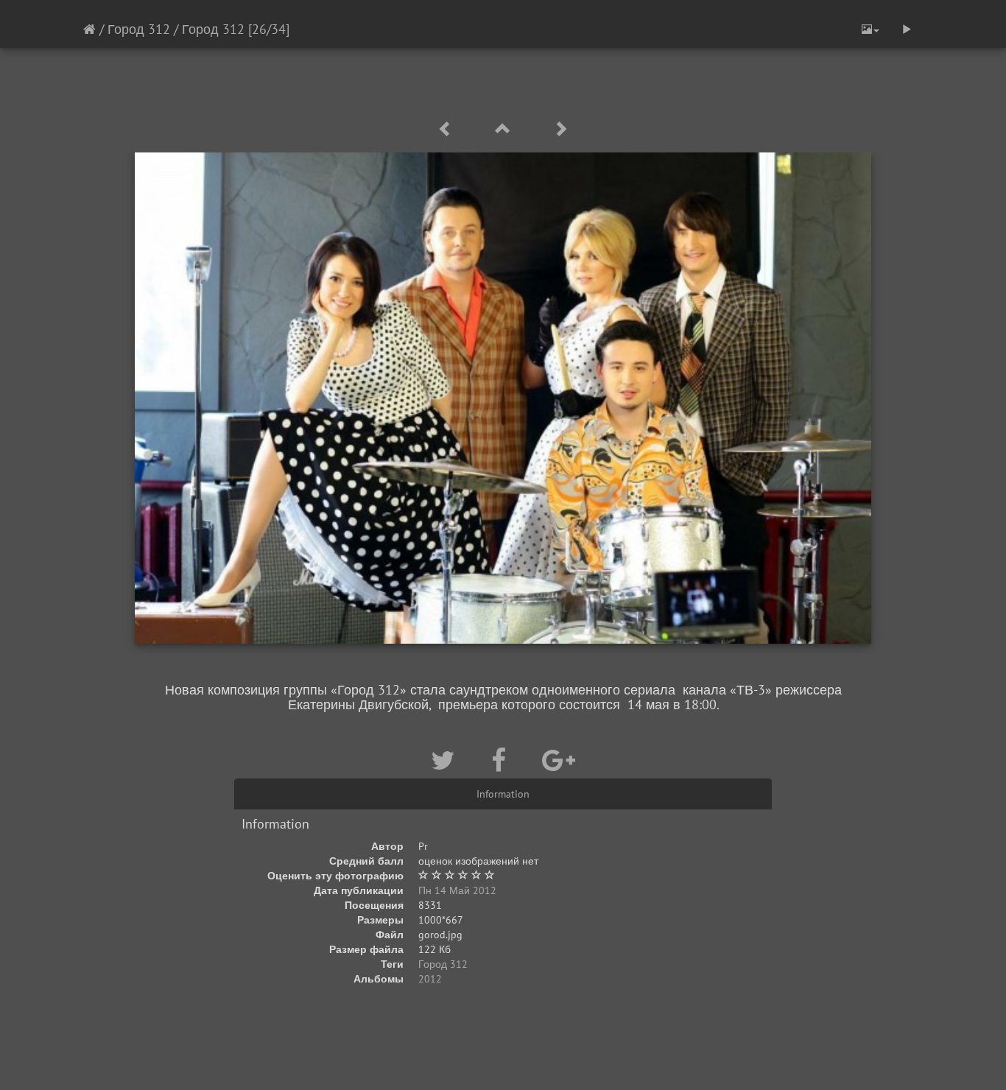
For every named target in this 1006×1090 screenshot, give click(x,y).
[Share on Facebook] (501, 760)
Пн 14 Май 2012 (457, 890)
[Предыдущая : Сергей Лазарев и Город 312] (447, 129)
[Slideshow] (906, 29)
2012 (430, 978)
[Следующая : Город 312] (560, 129)
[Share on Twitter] (446, 760)
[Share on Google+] (558, 760)
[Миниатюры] (505, 129)
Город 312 (139, 29)
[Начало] (89, 29)
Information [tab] (503, 794)
